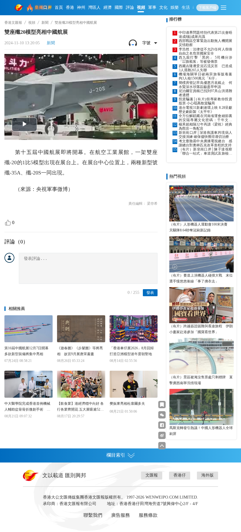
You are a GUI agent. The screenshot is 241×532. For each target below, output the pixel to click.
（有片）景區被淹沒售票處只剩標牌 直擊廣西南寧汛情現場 (201, 380)
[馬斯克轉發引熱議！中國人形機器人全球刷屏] (201, 407)
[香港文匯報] (19, 7)
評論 (130, 7)
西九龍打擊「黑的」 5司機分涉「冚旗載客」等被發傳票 (205, 59)
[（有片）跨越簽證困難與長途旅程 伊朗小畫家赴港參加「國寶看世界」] (201, 305)
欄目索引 (115, 455)
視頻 (141, 7)
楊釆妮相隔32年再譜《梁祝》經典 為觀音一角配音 (205, 126)
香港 (70, 7)
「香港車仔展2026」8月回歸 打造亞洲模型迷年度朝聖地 (133, 351)
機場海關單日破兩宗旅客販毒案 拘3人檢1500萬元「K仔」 (205, 76)
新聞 (44, 23)
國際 (119, 7)
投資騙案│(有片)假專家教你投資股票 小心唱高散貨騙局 (205, 101)
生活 (186, 7)
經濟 (107, 7)
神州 (81, 7)
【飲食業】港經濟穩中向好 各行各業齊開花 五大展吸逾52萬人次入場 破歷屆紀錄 (80, 406)
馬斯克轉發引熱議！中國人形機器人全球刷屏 (201, 431)
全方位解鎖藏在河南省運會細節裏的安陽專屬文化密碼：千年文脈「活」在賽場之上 (205, 118)
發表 (150, 292)
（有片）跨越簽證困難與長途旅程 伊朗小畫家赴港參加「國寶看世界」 (201, 329)
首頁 (59, 7)
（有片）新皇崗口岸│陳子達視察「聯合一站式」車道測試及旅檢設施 (205, 151)
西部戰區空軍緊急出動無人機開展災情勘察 (205, 43)
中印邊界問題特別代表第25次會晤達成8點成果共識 (205, 35)
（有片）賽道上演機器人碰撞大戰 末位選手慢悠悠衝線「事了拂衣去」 (201, 278)
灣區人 (94, 7)
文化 (163, 7)
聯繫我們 (92, 515)
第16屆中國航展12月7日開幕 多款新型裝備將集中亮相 (28, 351)
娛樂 (174, 7)
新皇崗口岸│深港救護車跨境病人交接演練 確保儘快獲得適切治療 (205, 135)
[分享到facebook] (162, 425)
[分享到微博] (162, 435)
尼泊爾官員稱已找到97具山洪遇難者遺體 (205, 93)
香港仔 (179, 475)
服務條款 (148, 515)
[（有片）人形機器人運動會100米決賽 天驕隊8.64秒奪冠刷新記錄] (201, 203)
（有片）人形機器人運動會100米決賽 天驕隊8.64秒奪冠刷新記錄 (200, 227)
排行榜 (175, 19)
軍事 (152, 7)
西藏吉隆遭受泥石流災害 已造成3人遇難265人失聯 (205, 68)
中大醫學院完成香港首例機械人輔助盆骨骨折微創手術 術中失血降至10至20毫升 (27, 406)
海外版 (207, 475)
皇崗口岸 (43, 7)
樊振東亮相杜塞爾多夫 (127, 403)
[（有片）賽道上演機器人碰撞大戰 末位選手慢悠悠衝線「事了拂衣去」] (201, 254)
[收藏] (162, 404)
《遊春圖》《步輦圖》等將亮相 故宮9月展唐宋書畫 (80, 351)
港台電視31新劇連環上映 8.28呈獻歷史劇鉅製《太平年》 (205, 110)
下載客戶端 (207, 8)
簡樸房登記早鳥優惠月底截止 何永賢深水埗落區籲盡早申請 (205, 85)
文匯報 (151, 475)
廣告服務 (120, 515)
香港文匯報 (13, 23)
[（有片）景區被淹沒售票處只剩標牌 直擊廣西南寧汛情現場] (201, 356)
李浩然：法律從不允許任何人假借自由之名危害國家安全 (205, 51)
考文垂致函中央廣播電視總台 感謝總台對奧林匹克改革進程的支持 (205, 143)
